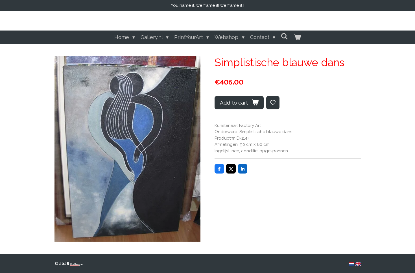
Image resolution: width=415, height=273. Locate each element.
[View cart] (297, 37)
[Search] (284, 36)
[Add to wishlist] (272, 102)
